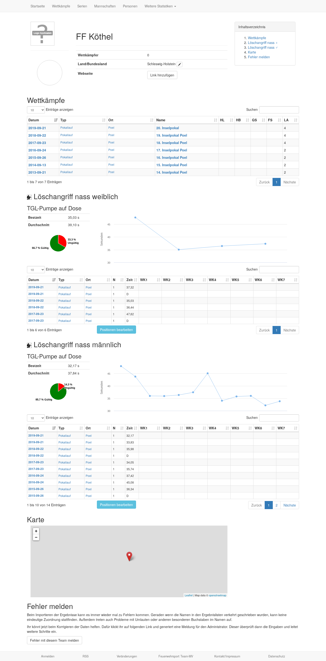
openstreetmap (217, 595)
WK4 (212, 279)
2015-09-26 (37, 157)
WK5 (235, 279)
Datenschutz (276, 656)
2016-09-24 (37, 150)
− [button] (36, 537)
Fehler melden (259, 56)
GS (254, 119)
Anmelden (47, 656)
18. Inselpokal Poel (171, 142)
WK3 (189, 279)
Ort (110, 119)
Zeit (129, 279)
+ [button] (36, 530)
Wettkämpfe (61, 6)
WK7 (281, 279)
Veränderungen (127, 656)
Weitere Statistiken (159, 6)
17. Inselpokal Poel (171, 150)
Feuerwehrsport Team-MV (175, 656)
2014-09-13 (37, 164)
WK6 (258, 279)
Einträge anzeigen (59, 109)
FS (270, 119)
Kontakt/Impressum (227, 656)
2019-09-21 (37, 127)
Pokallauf (66, 127)
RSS (86, 656)
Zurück (264, 182)
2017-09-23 (37, 142)
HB (238, 119)
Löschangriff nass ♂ (263, 47)
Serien (82, 6)
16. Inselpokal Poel (171, 157)
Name (160, 119)
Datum (33, 119)
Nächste (290, 182)
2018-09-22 (37, 135)
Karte (252, 52)
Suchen (252, 109)
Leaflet (189, 595)
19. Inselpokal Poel (171, 135)
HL (222, 119)
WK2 (166, 279)
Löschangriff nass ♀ (263, 42)
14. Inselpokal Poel (171, 172)
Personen (130, 6)
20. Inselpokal (167, 127)
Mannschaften (105, 6)
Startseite (38, 6)
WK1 (143, 279)
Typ (63, 119)
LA (286, 119)
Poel (111, 127)
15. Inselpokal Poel (171, 164)
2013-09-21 (37, 172)
